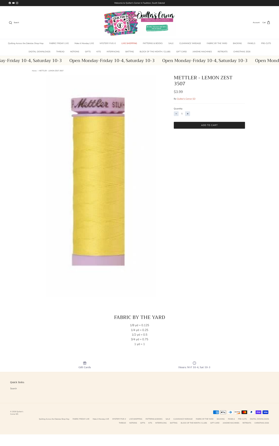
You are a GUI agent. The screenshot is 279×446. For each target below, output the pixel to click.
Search (13, 388)
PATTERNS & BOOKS (153, 43)
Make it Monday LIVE (84, 43)
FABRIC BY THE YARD (217, 43)
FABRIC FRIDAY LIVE (59, 43)
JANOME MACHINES (202, 51)
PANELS (251, 43)
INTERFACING (113, 51)
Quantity (178, 108)
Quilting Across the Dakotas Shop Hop (25, 43)
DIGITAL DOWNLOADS (39, 51)
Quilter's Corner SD (186, 98)
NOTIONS (74, 51)
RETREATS (223, 51)
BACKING (237, 43)
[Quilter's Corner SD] (139, 22)
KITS (98, 51)
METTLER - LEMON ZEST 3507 (51, 71)
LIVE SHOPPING (129, 43)
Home (34, 71)
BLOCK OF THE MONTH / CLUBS (155, 51)
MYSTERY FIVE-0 (108, 43)
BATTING (129, 51)
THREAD (60, 51)
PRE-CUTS (266, 43)
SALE (171, 43)
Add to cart (209, 125)
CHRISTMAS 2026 (241, 51)
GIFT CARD (181, 51)
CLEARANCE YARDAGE (190, 43)
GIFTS (88, 51)
